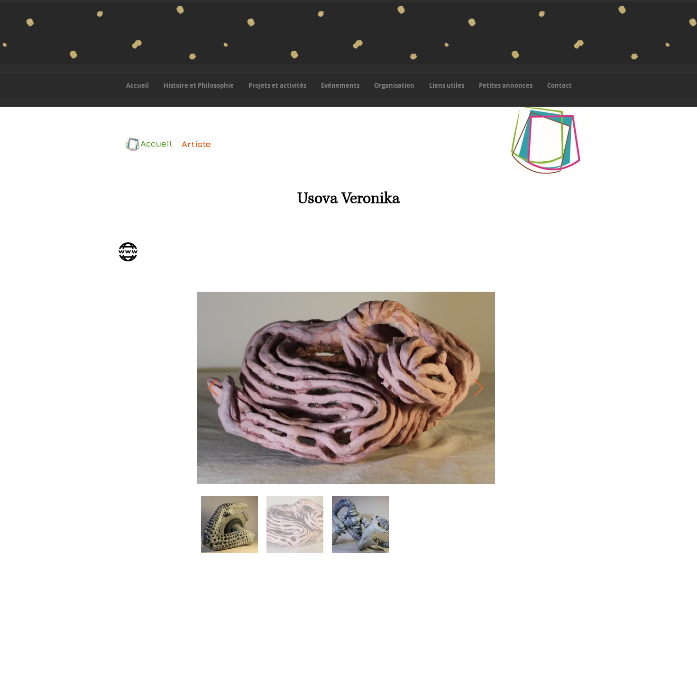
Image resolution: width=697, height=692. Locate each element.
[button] (277, 85)
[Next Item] (478, 388)
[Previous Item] (213, 388)
